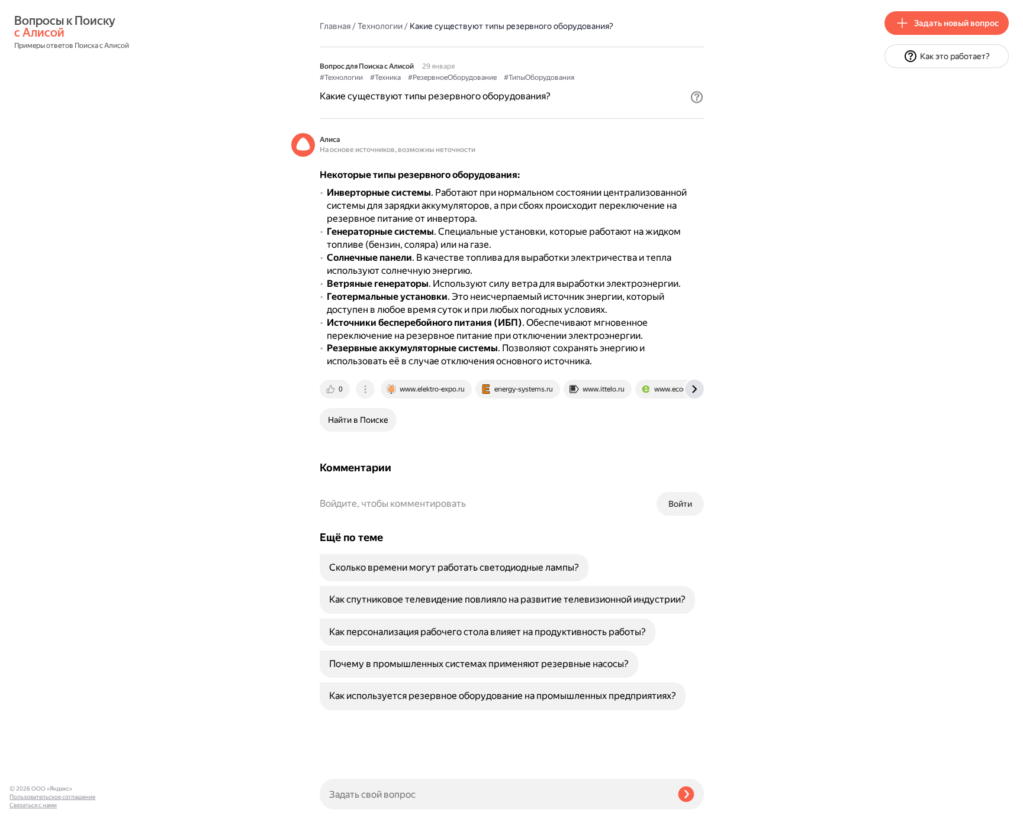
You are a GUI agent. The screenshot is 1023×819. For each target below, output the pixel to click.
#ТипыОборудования (539, 77)
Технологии (380, 26)
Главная (335, 26)
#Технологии (341, 77)
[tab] (336, 389)
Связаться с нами (33, 805)
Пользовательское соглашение (52, 797)
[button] (697, 97)
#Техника (385, 77)
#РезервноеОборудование (452, 77)
